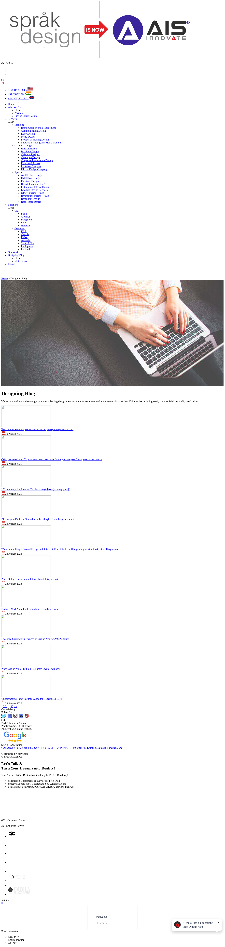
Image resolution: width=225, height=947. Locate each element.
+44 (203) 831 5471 (18, 98)
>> (15, 706)
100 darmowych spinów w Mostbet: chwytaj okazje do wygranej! (35, 489)
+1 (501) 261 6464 (18, 90)
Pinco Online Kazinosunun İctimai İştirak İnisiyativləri (29, 579)
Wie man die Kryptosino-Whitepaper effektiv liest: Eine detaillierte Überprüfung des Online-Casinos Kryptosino (59, 549)
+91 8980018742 (17, 94)
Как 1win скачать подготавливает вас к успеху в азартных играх (37, 429)
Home (4, 278)
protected (9, 750)
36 (12, 706)
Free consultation (10, 931)
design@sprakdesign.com (104, 747)
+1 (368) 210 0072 (17, 747)
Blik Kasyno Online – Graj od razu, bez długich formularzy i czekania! (38, 519)
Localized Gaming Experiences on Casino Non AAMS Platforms (35, 639)
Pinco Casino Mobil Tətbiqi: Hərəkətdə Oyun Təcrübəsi (30, 668)
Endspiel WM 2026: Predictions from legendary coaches (30, 609)
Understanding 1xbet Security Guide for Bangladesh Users (31, 698)
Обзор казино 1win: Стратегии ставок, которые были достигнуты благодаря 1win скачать (51, 459)
